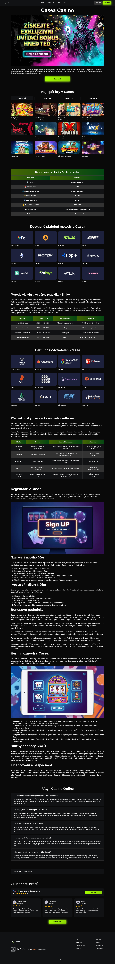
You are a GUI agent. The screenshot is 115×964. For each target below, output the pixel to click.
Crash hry (68, 98)
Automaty (92, 98)
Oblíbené (21, 98)
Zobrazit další (57, 921)
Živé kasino (44, 98)
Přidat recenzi (94, 892)
